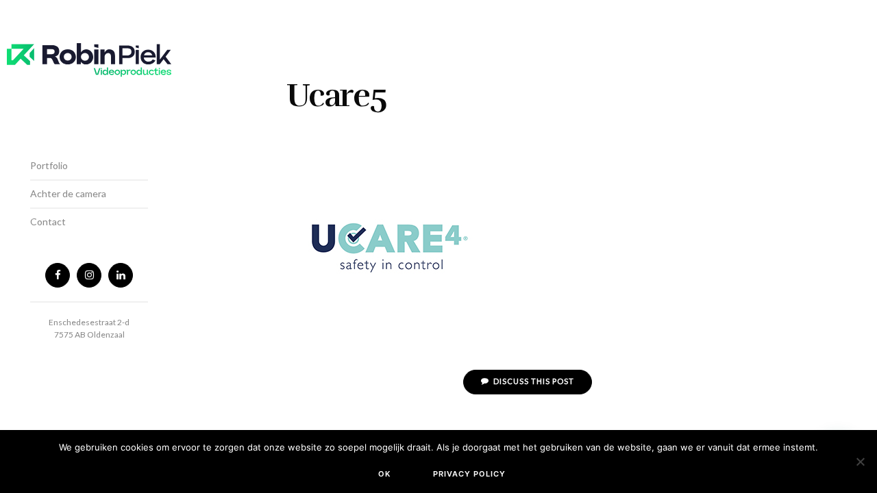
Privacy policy (469, 474)
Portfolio (49, 165)
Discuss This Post (532, 381)
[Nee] (860, 461)
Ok (384, 474)
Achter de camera (68, 193)
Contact (48, 221)
